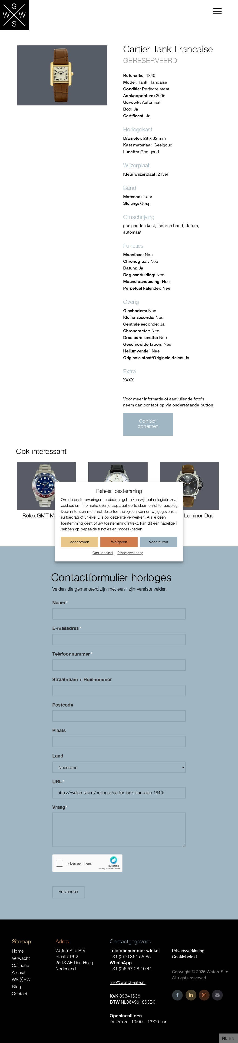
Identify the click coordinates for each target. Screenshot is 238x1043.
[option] (232, 1039)
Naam (60, 602)
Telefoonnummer (72, 653)
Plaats (59, 730)
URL (58, 781)
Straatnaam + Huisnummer (82, 679)
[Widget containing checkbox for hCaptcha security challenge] (87, 863)
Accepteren (79, 542)
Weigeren (119, 542)
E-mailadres (66, 628)
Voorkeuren (158, 542)
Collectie (20, 965)
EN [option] (232, 1038)
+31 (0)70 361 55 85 (130, 956)
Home (18, 951)
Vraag (60, 807)
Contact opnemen (148, 423)
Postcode (62, 704)
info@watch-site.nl (127, 982)
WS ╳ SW (21, 979)
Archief (18, 972)
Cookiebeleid (103, 553)
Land (57, 755)
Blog (16, 986)
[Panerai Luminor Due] (189, 486)
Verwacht (21, 958)
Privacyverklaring (130, 553)
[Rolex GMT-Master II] (46, 486)
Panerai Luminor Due (189, 515)
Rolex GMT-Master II (46, 515)
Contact (19, 993)
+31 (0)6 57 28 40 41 (131, 968)
